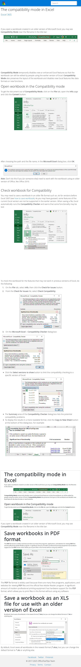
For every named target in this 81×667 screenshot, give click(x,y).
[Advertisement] (40, 22)
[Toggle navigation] (76, 3)
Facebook (32, 657)
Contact (47, 664)
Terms (40, 664)
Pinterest (49, 657)
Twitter (41, 657)
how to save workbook (24, 198)
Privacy (33, 664)
